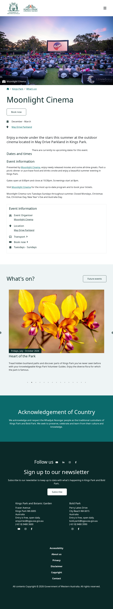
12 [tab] (73, 379)
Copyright (56, 569)
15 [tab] (85, 379)
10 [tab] (64, 379)
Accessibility (56, 544)
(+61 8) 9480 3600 (24, 520)
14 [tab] (81, 379)
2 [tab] (31, 379)
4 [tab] (40, 379)
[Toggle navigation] (104, 8)
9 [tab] (60, 379)
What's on (31, 88)
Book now (16, 112)
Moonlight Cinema (30, 167)
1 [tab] (27, 379)
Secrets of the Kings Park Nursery (35, 356)
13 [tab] (77, 379)
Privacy (56, 557)
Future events (95, 278)
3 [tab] (35, 379)
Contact (56, 575)
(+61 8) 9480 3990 (78, 520)
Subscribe (57, 488)
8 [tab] (56, 379)
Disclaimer (56, 563)
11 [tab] (69, 379)
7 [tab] (52, 379)
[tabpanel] (56, 331)
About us (56, 550)
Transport (19, 236)
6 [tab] (48, 379)
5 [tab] (44, 379)
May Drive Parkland (22, 127)
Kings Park (17, 88)
